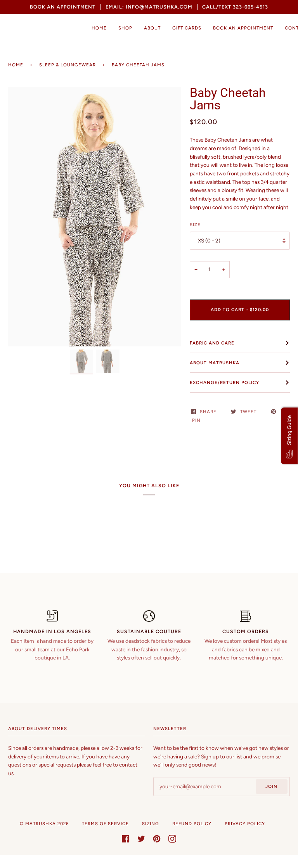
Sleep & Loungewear (67, 65)
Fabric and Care (212, 343)
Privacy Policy (245, 823)
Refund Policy (191, 823)
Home (15, 65)
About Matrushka (214, 362)
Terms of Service (105, 823)
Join (271, 786)
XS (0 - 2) (209, 240)
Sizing (150, 823)
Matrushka (40, 823)
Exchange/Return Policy (224, 382)
